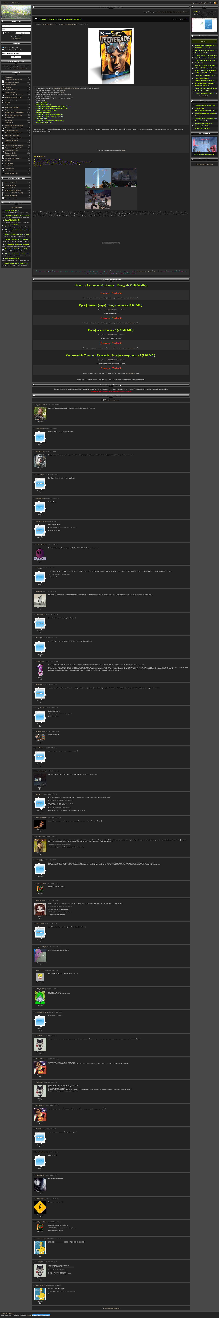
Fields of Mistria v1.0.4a (12, 210)
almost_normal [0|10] (41, 806)
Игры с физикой (10, 92)
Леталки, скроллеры (11, 100)
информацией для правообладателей (147, 259)
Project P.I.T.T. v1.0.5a (202, 126)
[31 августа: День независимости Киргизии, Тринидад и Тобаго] (16, 12)
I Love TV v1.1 (199, 108)
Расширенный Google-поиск (13, 49)
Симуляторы (9, 122)
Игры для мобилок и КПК (16, 178)
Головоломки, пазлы (11, 130)
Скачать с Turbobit (111, 281)
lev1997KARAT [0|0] (41, 510)
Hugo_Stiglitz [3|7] (40, 393)
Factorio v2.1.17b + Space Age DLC (206, 75)
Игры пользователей (11, 150)
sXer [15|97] (39, 1117)
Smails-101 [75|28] (40, 889)
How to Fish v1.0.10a (201, 52)
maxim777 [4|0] (40, 958)
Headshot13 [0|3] (40, 603)
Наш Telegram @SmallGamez (41, 1303)
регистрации (129, 286)
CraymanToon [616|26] (42, 1000)
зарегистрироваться (20, 68)
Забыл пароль (16, 38)
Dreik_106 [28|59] (40, 1187)
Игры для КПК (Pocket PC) (14, 193)
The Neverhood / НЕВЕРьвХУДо (204, 154)
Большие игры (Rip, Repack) (14, 145)
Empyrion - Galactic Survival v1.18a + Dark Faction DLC (23, 249)
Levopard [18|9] (40, 696)
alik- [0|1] (38, 556)
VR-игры (8, 160)
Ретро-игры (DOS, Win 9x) (13, 148)
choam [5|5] (39, 848)
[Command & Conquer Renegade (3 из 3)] (98, 197)
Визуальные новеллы (12, 110)
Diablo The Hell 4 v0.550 (12, 220)
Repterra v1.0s (199, 115)
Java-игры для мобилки (13, 190)
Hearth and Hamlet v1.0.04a (203, 123)
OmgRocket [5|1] (40, 1140)
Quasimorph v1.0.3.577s (202, 47)
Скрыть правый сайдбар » (200, 3)
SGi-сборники (9, 165)
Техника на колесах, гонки (13, 97)
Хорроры (8, 87)
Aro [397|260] (109, 298)
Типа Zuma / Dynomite (12, 135)
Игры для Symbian (11, 195)
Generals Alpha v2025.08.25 (44, 122)
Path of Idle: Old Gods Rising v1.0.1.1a (207, 88)
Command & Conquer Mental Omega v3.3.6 (49, 114)
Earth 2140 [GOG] (41, 102)
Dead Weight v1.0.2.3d (202, 90)
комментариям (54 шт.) (180, 12)
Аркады (7, 102)
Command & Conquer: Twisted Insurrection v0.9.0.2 (52, 108)
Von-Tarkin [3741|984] (48, 24)
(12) (64, 90)
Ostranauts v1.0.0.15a (12, 225)
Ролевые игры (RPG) (12, 82)
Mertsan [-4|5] (39, 626)
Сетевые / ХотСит (10, 153)
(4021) (62, 92)
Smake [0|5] (39, 580)
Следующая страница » (112, 388)
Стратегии (8, 120)
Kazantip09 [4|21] (40, 1164)
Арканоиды (9, 77)
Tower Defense (9, 117)
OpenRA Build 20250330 (43, 104)
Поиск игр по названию (11, 47)
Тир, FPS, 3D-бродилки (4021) (69, 24)
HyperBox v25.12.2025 (202, 85)
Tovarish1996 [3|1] (40, 719)
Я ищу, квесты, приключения (14, 112)
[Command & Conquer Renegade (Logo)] (111, 83)
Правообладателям (7, 1302)
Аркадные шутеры (11, 84)
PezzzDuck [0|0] (40, 416)
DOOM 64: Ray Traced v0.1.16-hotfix (206, 110)
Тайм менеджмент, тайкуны (14, 127)
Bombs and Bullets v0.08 (43, 112)
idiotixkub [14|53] (40, 1047)
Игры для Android (11, 182)
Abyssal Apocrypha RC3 (202, 128)
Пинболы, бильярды (11, 140)
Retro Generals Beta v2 (43, 118)
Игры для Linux (10, 170)
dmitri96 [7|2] (39, 736)
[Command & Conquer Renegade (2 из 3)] (124, 175)
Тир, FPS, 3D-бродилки (12, 89)
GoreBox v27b (199, 63)
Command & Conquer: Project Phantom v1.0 (50, 120)
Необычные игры (10, 143)
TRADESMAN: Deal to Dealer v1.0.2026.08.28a (20, 263)
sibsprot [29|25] (40, 912)
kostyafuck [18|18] (40, 759)
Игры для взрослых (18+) (13, 158)
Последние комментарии (16, 202)
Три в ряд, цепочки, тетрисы (14, 132)
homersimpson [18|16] (41, 1227)
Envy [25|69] (39, 825)
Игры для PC (16, 72)
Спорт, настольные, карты (13, 115)
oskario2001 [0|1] (40, 486)
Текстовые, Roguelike (12, 107)
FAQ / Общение (16, 2)
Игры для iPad (10, 187)
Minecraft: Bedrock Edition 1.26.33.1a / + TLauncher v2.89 (23, 234)
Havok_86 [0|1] (40, 463)
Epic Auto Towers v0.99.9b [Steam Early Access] (19, 239)
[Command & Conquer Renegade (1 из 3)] (98, 176)
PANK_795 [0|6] (40, 977)
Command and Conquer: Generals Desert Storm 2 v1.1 (52, 106)
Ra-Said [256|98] (40, 650)
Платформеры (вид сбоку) (13, 79)
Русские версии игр (11, 155)
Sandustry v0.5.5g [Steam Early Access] (207, 80)
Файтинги (8, 105)
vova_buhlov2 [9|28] (41, 935)
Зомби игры (9, 163)
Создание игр (9, 168)
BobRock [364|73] (40, 533)
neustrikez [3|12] (40, 440)
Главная (5, 2)
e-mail (29, 1303)
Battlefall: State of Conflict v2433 (46, 110)
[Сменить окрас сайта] (214, 3)
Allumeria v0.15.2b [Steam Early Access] (17, 215)
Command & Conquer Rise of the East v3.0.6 (49, 116)
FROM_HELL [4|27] (41, 872)
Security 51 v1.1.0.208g (202, 78)
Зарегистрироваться (16, 36)
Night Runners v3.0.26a (12, 258)
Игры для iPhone (10, 185)
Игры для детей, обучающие (14, 138)
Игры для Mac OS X (11, 173)
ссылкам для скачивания (164, 12)
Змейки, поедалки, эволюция (14, 125)
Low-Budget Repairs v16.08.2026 (205, 83)
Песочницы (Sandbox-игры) (14, 94)
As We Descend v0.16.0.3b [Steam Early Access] (19, 244)
